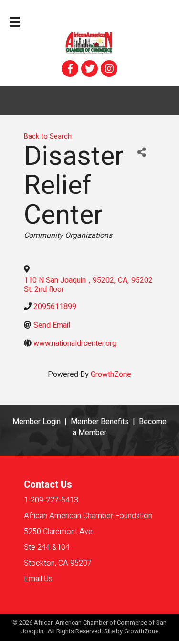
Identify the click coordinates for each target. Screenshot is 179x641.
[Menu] (15, 22)
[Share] (141, 152)
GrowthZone (111, 374)
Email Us (38, 579)
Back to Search (48, 136)
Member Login (36, 421)
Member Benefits (100, 421)
